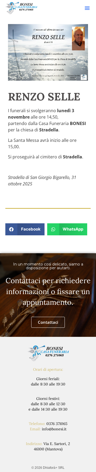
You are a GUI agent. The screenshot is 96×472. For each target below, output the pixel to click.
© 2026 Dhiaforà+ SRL (48, 468)
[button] (87, 8)
